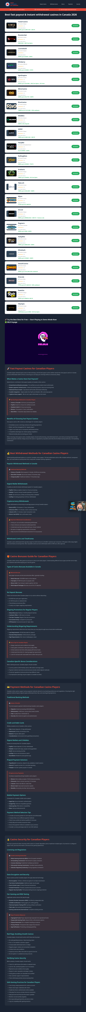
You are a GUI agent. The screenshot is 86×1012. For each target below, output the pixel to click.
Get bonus (75, 25)
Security (78, 4)
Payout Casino (43, 4)
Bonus (63, 4)
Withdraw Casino (54, 4)
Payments (70, 4)
